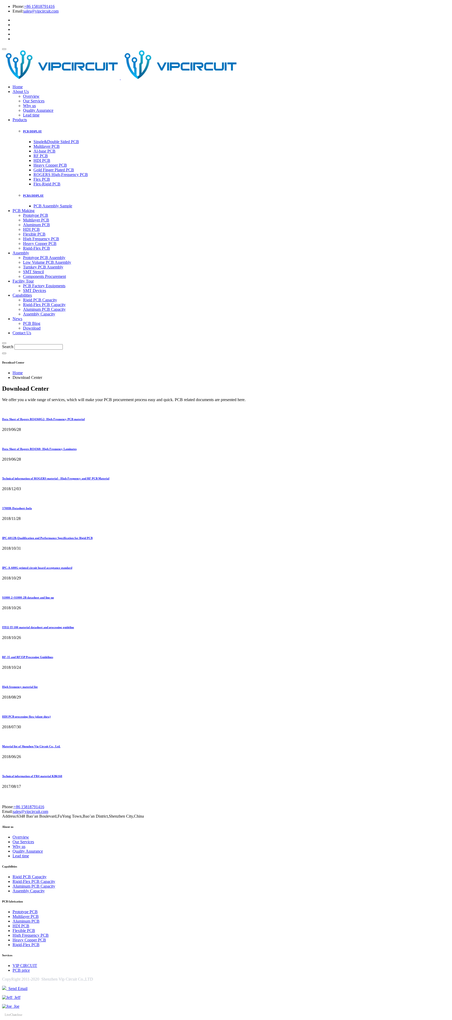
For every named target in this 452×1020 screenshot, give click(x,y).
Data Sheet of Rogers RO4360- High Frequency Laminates (39, 448)
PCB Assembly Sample (52, 206)
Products (20, 120)
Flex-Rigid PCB (46, 184)
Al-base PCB (44, 151)
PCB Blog (31, 323)
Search (7, 346)
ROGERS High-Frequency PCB (60, 174)
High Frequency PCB (41, 239)
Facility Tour (23, 281)
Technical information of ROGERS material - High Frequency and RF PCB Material (55, 478)
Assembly (21, 253)
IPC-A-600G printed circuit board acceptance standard (37, 567)
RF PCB (40, 156)
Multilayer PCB (46, 146)
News (17, 318)
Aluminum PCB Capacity (44, 309)
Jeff (16, 997)
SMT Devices (34, 290)
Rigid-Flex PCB (36, 248)
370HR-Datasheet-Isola (17, 508)
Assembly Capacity (39, 314)
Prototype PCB (35, 215)
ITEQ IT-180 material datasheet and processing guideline (38, 627)
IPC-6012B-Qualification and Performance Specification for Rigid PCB (47, 538)
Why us (29, 105)
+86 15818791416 (39, 6)
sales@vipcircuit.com (41, 11)
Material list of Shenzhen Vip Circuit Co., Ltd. (31, 746)
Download (32, 328)
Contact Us (22, 333)
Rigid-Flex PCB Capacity (44, 304)
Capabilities (22, 295)
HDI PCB (41, 160)
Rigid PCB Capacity (40, 300)
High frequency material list (20, 686)
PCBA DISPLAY (33, 195)
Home (18, 87)
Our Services (33, 101)
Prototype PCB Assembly (44, 257)
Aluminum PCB (36, 224)
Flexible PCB (34, 234)
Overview (31, 96)
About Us (21, 91)
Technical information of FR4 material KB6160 (32, 776)
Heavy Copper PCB (50, 165)
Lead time (31, 115)
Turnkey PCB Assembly (43, 267)
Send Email (16, 988)
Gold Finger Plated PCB (53, 170)
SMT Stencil (33, 271)
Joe (15, 1006)
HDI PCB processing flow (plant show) (26, 716)
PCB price (21, 970)
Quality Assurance (38, 110)
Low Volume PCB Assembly (47, 262)
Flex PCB (41, 179)
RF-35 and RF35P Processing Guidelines (27, 657)
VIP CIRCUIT (25, 965)
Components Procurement (44, 276)
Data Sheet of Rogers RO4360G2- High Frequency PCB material (43, 419)
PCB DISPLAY (32, 131)
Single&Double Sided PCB (56, 141)
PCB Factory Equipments (44, 286)
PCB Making (24, 210)
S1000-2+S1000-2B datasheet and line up (28, 597)
